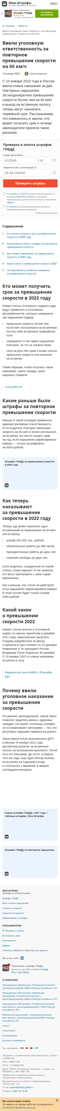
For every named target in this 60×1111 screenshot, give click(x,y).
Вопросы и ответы (15, 930)
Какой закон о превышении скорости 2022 (32, 263)
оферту (10, 202)
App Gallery (23, 972)
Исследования (9, 1035)
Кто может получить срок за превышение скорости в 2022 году (31, 235)
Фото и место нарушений (15, 903)
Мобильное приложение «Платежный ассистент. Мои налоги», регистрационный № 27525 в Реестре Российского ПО (28, 1017)
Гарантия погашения (13, 913)
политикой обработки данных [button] (18, 1107)
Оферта (6, 945)
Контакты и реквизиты (13, 1040)
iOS (28, 969)
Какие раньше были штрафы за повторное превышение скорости (32, 245)
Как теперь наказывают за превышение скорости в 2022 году (30, 255)
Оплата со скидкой (12, 908)
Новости (22, 25)
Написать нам (13, 935)
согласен (13, 193)
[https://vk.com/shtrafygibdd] (22, 958)
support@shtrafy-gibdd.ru (21, 1087)
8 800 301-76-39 (19, 1090)
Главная (10, 25)
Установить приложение (46, 13)
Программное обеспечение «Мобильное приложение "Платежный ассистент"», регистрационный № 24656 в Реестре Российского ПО (29, 995)
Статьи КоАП (8, 1030)
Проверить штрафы (30, 183)
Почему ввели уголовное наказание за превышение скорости (28, 271)
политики (20, 196)
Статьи (5, 1025)
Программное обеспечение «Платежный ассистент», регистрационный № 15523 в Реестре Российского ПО (29, 986)
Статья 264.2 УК (13, 386)
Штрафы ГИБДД (10, 898)
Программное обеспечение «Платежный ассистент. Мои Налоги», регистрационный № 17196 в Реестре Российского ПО (28, 1006)
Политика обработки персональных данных (25, 950)
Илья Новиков (38, 73)
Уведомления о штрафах (15, 917)
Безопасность (9, 940)
